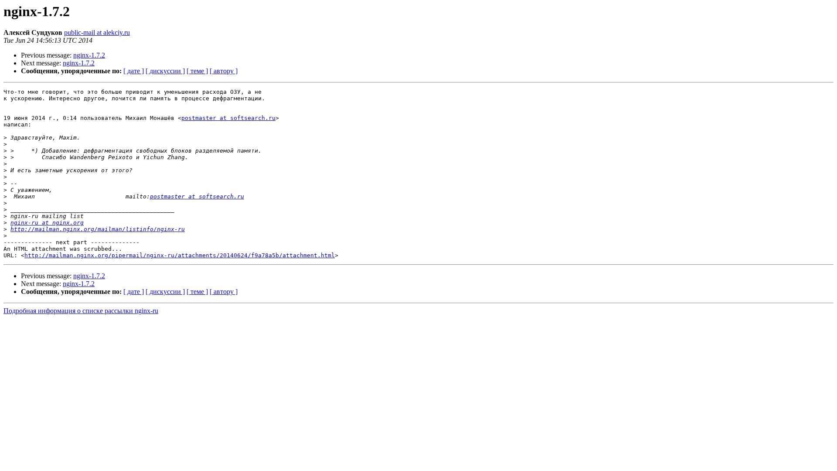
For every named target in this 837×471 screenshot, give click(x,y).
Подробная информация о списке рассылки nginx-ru (80, 310)
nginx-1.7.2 (89, 55)
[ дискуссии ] (165, 71)
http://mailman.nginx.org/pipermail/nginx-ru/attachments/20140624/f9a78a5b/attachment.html (179, 255)
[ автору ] (224, 71)
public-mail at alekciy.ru (97, 32)
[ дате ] (133, 71)
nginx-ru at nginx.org (47, 222)
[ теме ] (197, 71)
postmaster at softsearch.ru (228, 118)
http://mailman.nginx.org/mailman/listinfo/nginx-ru (97, 229)
